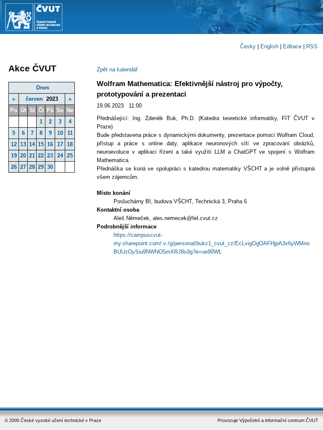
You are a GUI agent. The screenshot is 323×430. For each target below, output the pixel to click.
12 (14, 144)
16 (50, 144)
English (269, 46)
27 (23, 167)
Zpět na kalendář (117, 69)
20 (23, 155)
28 (32, 167)
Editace (292, 46)
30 (50, 167)
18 (70, 144)
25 (70, 155)
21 (32, 155)
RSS (312, 46)
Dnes (42, 87)
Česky (248, 46)
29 (41, 167)
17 (60, 144)
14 (32, 144)
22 (41, 155)
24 (60, 155)
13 (23, 144)
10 (60, 133)
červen (34, 99)
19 (14, 155)
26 (14, 167)
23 (50, 155)
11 (70, 133)
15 (41, 144)
